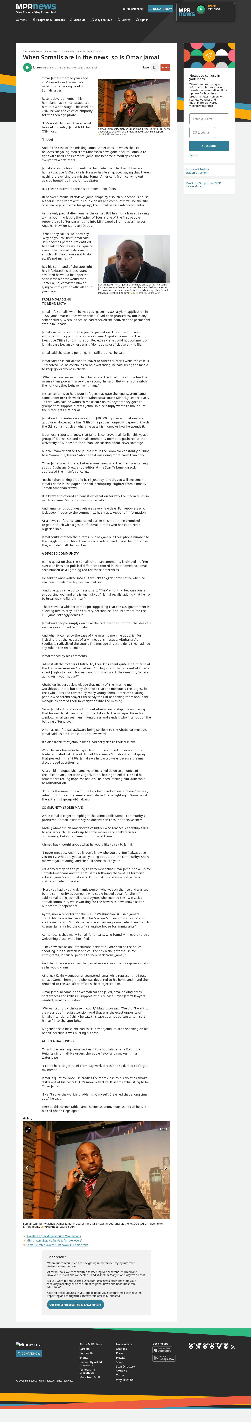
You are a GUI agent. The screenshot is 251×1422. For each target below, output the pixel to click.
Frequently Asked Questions (91, 1363)
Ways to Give (103, 19)
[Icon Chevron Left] (27, 1167)
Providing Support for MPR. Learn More (203, 184)
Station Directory (196, 172)
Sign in (144, 19)
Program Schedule (197, 169)
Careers (85, 1349)
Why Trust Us (125, 1380)
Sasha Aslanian (31, 51)
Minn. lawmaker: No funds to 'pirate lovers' (54, 1240)
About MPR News (91, 1344)
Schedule (79, 19)
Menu (23, 19)
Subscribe (209, 146)
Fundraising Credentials (87, 1371)
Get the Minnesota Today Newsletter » (75, 1305)
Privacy (120, 1358)
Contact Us (86, 1353)
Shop (119, 1362)
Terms (193, 155)
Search (126, 19)
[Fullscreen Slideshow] (28, 1129)
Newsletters (124, 1344)
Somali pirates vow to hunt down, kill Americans (57, 1245)
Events (84, 1358)
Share (165, 67)
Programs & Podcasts (50, 19)
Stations (121, 1371)
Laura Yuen (51, 51)
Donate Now (160, 9)
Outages (121, 1349)
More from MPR (90, 1377)
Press (119, 1353)
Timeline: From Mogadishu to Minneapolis (53, 1236)
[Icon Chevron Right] (165, 1167)
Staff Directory (125, 1366)
